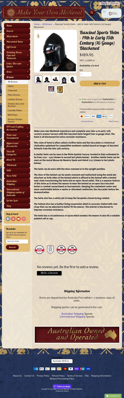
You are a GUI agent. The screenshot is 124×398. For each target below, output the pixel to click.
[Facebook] (8, 219)
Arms (18, 72)
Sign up (114, 3)
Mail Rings (12, 115)
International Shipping (72, 317)
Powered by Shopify (62, 391)
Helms (11, 86)
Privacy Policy (43, 376)
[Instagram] (24, 219)
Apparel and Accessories (18, 145)
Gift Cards (11, 46)
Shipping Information (101, 376)
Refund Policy (58, 376)
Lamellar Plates (15, 110)
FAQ (8, 170)
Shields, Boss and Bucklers (16, 105)
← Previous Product (86, 121)
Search (9, 30)
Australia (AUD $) (61, 361)
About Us (10, 159)
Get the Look (12, 200)
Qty (81, 70)
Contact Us (29, 376)
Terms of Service (74, 376)
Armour (18, 78)
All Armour (13, 82)
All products (12, 36)
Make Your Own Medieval (61, 389)
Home (9, 25)
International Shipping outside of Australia (15, 192)
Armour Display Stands (15, 120)
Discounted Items (14, 41)
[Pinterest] (13, 219)
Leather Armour (15, 99)
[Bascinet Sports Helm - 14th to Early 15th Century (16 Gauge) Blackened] (38, 79)
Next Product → (114, 121)
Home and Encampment (18, 136)
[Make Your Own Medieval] (43, 12)
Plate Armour (14, 95)
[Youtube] (18, 219)
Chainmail (12, 91)
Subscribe (12, 247)
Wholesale (11, 165)
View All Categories (11, 153)
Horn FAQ (11, 175)
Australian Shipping (11, 183)
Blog (8, 205)
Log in (104, 3)
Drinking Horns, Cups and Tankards (18, 55)
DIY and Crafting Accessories (18, 128)
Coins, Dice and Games (18, 65)
